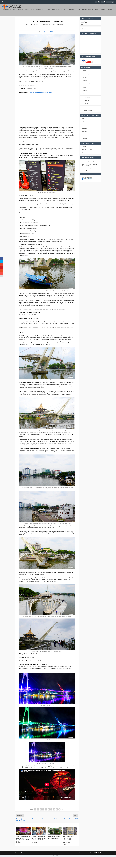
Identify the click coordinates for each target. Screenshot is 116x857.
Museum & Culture (74, 10)
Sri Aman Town (88, 110)
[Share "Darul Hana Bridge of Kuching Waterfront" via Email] (56, 809)
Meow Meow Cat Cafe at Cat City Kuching (19, 1)
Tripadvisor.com (85, 135)
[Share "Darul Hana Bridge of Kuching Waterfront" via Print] (59, 809)
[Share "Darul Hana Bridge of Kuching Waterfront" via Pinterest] (46, 809)
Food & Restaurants (37, 10)
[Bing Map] (43, 92)
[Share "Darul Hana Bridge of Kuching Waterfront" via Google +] (40, 809)
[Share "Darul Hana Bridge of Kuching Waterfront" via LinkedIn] (48, 809)
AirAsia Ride (84, 146)
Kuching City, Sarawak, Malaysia (42, 24)
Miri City (87, 100)
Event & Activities (18, 10)
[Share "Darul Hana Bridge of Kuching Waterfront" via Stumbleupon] (54, 809)
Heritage (47, 10)
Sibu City (87, 103)
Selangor (85, 77)
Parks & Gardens (100, 10)
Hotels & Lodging (18, 13)
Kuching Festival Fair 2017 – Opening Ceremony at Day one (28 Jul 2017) (23, 839)
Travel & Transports (31, 13)
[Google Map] (36, 92)
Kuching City (88, 97)
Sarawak (85, 93)
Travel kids (43, 13)
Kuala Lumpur (86, 74)
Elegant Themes (24, 852)
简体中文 (46, 32)
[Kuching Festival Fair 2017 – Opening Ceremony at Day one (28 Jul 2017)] (23, 831)
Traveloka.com (85, 131)
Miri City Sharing (89, 157)
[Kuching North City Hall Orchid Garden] (55, 831)
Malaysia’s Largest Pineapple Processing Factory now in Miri (89, 169)
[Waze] (30, 92)
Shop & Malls (7, 13)
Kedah (84, 87)
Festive (27, 10)
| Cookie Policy (82, 852)
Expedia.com (84, 125)
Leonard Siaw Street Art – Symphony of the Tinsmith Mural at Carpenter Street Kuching (39, 839)
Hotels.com (84, 128)
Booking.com (85, 121)
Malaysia (84, 70)
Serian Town (87, 107)
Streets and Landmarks (56, 24)
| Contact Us (89, 852)
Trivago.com (84, 138)
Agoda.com (84, 118)
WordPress (36, 852)
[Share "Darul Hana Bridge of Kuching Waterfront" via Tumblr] (43, 809)
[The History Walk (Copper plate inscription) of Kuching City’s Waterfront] (70, 831)
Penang (85, 90)
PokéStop (109, 10)
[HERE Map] (49, 92)
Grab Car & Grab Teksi (87, 149)
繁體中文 (51, 32)
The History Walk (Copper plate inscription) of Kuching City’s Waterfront (68, 839)
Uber (83, 152)
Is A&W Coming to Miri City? (88, 161)
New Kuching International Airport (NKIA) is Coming (89, 165)
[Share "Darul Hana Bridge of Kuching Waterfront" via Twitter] (38, 809)
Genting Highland (89, 84)
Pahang (85, 80)
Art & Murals (7, 10)
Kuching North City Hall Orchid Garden (54, 837)
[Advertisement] (90, 44)
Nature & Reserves (87, 10)
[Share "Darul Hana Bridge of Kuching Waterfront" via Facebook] (35, 809)
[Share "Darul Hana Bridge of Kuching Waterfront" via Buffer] (51, 809)
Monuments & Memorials (59, 10)
